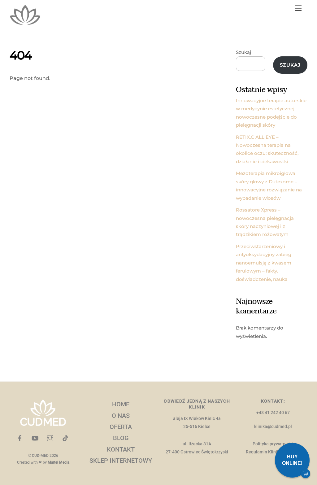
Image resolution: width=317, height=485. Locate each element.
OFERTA (121, 426)
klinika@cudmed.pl (273, 426)
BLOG (121, 438)
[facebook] (19, 437)
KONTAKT (121, 449)
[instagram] (50, 437)
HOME (120, 404)
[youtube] (34, 437)
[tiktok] (65, 437)
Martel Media (58, 462)
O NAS (121, 415)
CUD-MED (40, 455)
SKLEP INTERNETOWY (120, 460)
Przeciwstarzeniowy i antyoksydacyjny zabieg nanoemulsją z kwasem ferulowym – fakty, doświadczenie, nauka (263, 262)
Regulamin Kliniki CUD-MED (273, 452)
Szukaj (243, 52)
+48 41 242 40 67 (273, 412)
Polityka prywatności (273, 444)
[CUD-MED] (25, 22)
